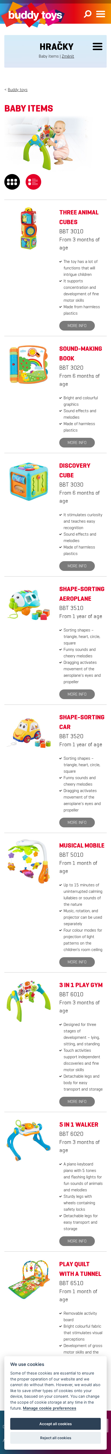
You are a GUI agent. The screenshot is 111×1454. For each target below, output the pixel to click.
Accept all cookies (55, 1424)
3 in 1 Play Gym (81, 985)
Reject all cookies (55, 1438)
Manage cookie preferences (49, 1408)
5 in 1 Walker (78, 1124)
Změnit (68, 56)
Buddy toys (17, 89)
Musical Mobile (82, 845)
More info (77, 325)
